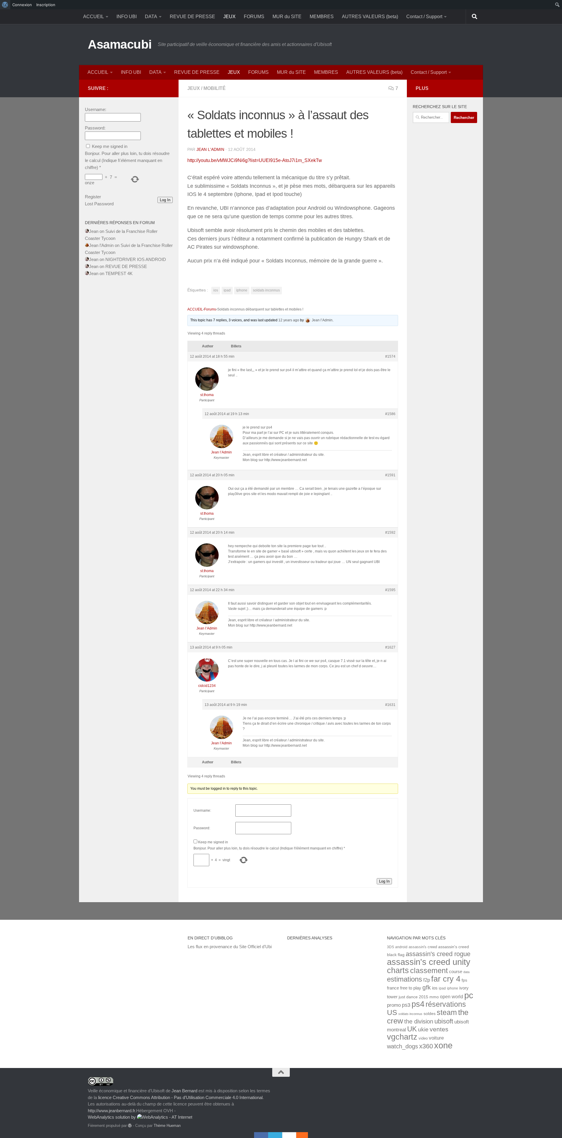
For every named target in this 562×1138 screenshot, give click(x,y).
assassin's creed (423, 947)
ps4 (418, 1004)
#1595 (390, 590)
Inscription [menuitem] (45, 4)
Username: (202, 810)
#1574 (390, 356)
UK (412, 1029)
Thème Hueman (167, 1125)
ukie (423, 1029)
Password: (201, 828)
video (423, 1038)
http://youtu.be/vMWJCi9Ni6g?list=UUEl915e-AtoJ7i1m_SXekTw (254, 160)
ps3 (406, 1005)
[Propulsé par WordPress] (130, 1125)
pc (468, 995)
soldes (430, 1013)
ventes (439, 1029)
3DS (390, 947)
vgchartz (402, 1036)
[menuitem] (5, 4)
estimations (404, 979)
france (393, 988)
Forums (210, 309)
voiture (436, 1038)
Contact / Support (424, 16)
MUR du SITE (287, 16)
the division (418, 1021)
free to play (410, 988)
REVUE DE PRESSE (192, 16)
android (401, 947)
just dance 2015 (413, 997)
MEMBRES (322, 16)
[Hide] (305, 1135)
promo (394, 1005)
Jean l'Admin (210, 149)
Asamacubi (120, 44)
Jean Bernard (184, 1090)
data (466, 972)
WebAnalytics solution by (112, 1117)
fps (464, 980)
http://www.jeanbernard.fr (111, 1110)
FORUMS (254, 16)
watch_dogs (402, 1046)
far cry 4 (445, 979)
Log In (384, 881)
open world (451, 996)
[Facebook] (261, 1135)
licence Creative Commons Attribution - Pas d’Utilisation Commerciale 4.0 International (180, 1097)
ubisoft (443, 1021)
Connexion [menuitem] (22, 4)
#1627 (390, 647)
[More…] (299, 1135)
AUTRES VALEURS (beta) (370, 16)
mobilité (214, 88)
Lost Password (99, 203)
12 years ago (288, 320)
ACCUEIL (93, 16)
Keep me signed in (213, 842)
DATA (151, 16)
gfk (426, 987)
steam (447, 1012)
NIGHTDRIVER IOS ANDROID (135, 259)
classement (429, 971)
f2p (426, 980)
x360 (426, 1046)
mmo (434, 997)
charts (398, 970)
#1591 (390, 475)
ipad (227, 290)
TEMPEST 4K (119, 273)
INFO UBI (126, 16)
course (455, 971)
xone (443, 1045)
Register (93, 196)
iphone (241, 290)
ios (215, 290)
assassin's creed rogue (438, 954)
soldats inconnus (266, 290)
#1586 (390, 414)
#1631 (390, 705)
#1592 (390, 532)
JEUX (229, 16)
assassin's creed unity (428, 962)
